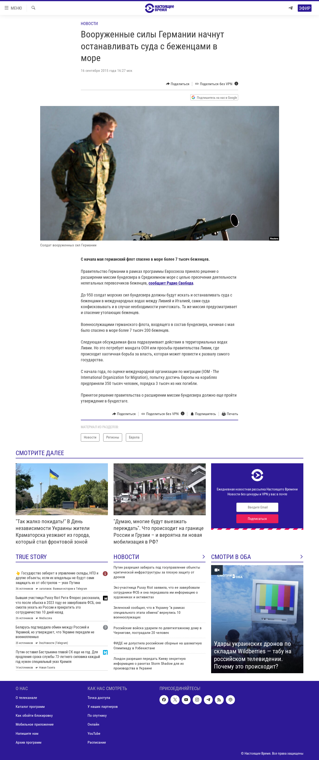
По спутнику (97, 715)
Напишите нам (27, 733)
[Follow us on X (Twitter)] (174, 699)
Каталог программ (30, 707)
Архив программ (28, 742)
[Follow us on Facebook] (164, 699)
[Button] (178, 84)
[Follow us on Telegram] (208, 699)
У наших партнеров (103, 707)
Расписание (97, 742)
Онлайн (93, 724)
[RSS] (219, 699)
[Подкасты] (230, 699)
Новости (89, 23)
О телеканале (26, 698)
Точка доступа (99, 698)
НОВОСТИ (126, 557)
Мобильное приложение (35, 724)
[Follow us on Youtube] (186, 699)
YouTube (94, 733)
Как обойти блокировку (34, 715)
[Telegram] (290, 8)
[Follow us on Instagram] (197, 699)
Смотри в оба (231, 557)
